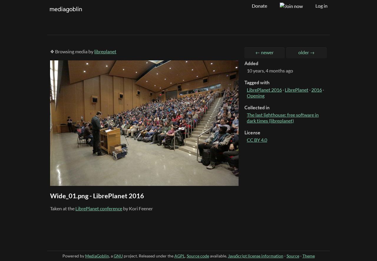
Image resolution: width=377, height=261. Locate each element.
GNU (118, 255)
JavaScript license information (255, 255)
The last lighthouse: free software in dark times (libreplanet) (283, 118)
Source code (198, 255)
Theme (308, 255)
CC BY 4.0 (257, 140)
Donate (259, 6)
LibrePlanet (296, 90)
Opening (255, 96)
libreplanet (105, 51)
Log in (321, 6)
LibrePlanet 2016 (264, 90)
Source (293, 255)
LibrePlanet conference (98, 209)
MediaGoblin (97, 255)
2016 (316, 90)
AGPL (179, 255)
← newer (264, 52)
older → (306, 52)
